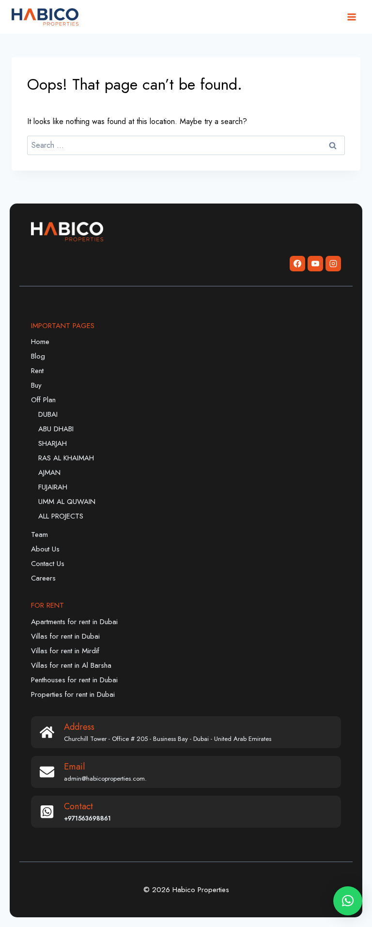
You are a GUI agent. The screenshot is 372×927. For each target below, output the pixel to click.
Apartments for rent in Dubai (74, 621)
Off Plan (43, 399)
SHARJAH (52, 443)
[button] (347, 900)
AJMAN (49, 472)
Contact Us (47, 563)
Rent (37, 370)
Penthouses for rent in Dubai (74, 680)
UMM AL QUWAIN (66, 501)
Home (40, 341)
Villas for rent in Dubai (65, 636)
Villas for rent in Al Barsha (71, 665)
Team (39, 534)
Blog (38, 356)
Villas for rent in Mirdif (65, 650)
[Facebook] (297, 263)
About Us (45, 549)
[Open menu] (351, 16)
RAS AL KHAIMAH (66, 458)
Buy (36, 385)
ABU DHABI (56, 429)
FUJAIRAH (52, 487)
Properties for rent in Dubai (73, 694)
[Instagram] (333, 263)
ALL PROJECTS (60, 516)
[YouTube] (315, 263)
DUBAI (48, 414)
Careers (43, 578)
